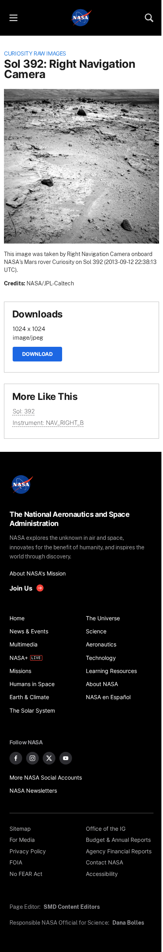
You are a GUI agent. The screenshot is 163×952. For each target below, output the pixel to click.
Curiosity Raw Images (35, 53)
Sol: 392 (24, 411)
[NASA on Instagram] (32, 758)
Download (37, 354)
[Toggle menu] (13, 17)
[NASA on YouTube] (65, 758)
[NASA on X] (49, 758)
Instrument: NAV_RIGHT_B (48, 422)
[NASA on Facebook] (15, 758)
